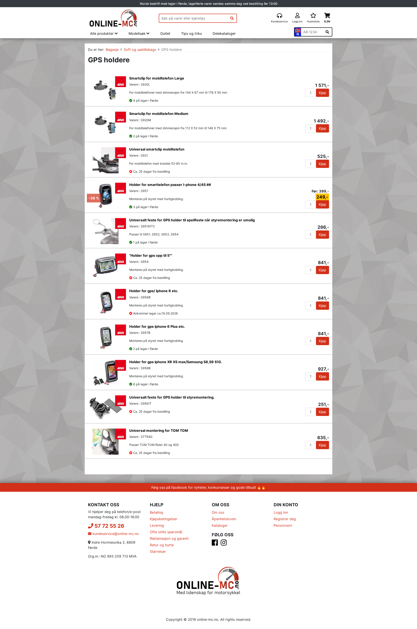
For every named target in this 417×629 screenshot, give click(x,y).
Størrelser (158, 551)
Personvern (283, 525)
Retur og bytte (162, 545)
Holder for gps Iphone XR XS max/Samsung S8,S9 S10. (175, 362)
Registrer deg (285, 519)
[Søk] (232, 18)
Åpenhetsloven (224, 519)
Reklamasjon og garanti (169, 538)
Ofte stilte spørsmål (166, 532)
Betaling (156, 512)
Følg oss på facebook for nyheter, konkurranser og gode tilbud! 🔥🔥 (208, 487)
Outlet (165, 33)
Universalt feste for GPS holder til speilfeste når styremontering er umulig (192, 220)
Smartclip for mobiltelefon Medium (158, 113)
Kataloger (220, 525)
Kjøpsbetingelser (163, 519)
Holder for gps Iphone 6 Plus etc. (157, 326)
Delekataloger (224, 33)
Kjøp (322, 93)
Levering (157, 525)
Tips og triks (191, 33)
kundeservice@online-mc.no (115, 533)
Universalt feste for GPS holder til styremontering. (172, 397)
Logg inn (281, 512)
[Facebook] (215, 544)
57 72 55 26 (108, 526)
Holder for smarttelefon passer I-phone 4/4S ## (170, 184)
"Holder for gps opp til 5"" (150, 255)
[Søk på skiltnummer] (327, 32)
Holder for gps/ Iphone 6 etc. (153, 291)
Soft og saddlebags (140, 49)
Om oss (218, 512)
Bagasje (112, 49)
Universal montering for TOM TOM (158, 430)
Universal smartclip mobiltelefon (156, 149)
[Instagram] (224, 544)
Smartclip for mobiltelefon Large (156, 78)
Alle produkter (102, 33)
